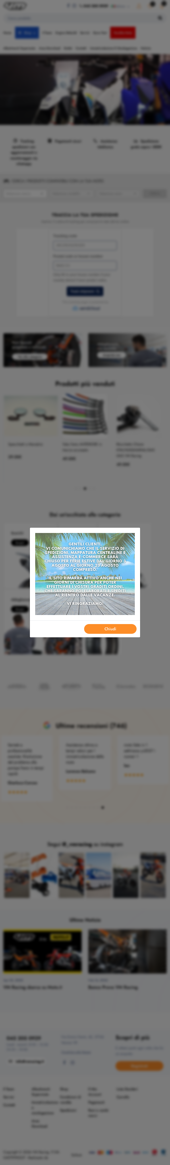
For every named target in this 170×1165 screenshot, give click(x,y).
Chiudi (110, 629)
